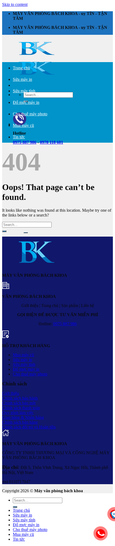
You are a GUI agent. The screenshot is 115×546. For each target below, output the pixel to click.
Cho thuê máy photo (30, 114)
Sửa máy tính (24, 91)
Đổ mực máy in (26, 102)
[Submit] (26, 232)
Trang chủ (21, 68)
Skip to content (15, 4)
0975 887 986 (65, 323)
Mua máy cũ (23, 125)
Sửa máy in (22, 79)
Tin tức (19, 137)
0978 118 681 (51, 142)
